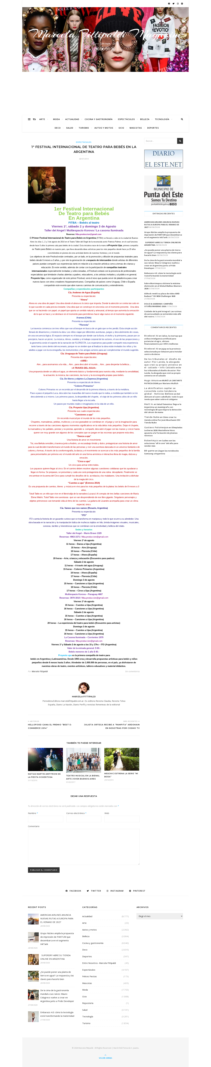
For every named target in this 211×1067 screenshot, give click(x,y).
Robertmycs (151, 440)
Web (106, 813)
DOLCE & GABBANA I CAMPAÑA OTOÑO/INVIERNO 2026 (158, 305)
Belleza (144, 119)
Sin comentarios (132, 671)
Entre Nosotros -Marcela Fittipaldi (99, 963)
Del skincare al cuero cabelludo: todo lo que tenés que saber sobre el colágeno (163, 397)
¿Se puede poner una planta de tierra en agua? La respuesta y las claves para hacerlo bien (163, 252)
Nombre (33, 813)
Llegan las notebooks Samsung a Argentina (161, 452)
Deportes (153, 127)
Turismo (84, 127)
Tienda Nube (151, 417)
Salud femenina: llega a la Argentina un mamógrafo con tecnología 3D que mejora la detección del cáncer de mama (162, 408)
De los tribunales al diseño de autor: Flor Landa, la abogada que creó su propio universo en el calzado (162, 371)
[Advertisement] (105, 93)
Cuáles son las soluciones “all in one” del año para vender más (161, 443)
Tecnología (162, 119)
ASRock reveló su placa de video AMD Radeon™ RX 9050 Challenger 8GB (162, 294)
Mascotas (136, 127)
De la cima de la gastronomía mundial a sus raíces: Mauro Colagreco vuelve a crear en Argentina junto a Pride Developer (163, 264)
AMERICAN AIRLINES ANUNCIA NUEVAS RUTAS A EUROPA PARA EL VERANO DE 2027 (161, 224)
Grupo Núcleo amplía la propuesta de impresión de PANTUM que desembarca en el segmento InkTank (163, 235)
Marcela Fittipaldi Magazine (105, 33)
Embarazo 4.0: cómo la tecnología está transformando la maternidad (162, 274)
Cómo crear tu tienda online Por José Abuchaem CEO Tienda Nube (162, 420)
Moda (56, 119)
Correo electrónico (76, 813)
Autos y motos (103, 127)
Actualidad (72, 119)
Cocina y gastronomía (99, 119)
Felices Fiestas (89, 976)
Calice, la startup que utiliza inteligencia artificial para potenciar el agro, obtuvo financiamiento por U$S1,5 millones (163, 339)
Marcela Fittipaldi (40, 671)
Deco (58, 127)
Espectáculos (126, 119)
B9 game (149, 450)
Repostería (87, 1003)
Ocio (121, 127)
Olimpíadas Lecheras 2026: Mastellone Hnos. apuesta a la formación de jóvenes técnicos (163, 431)
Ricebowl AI (151, 335)
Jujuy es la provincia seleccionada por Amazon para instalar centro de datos (163, 351)
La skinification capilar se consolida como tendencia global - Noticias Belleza (160, 391)
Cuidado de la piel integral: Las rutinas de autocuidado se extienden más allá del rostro (162, 314)
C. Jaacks (135, 1048)
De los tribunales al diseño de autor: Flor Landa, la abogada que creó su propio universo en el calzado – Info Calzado (163, 363)
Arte (42, 119)
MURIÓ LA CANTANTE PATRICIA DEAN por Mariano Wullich (163, 382)
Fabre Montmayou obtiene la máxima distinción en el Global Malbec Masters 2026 (163, 286)
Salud (69, 127)
